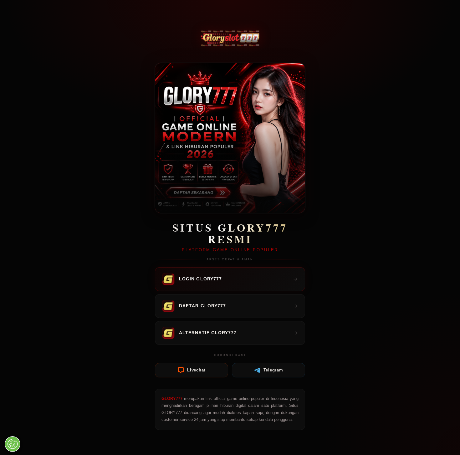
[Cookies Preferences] (12, 444)
